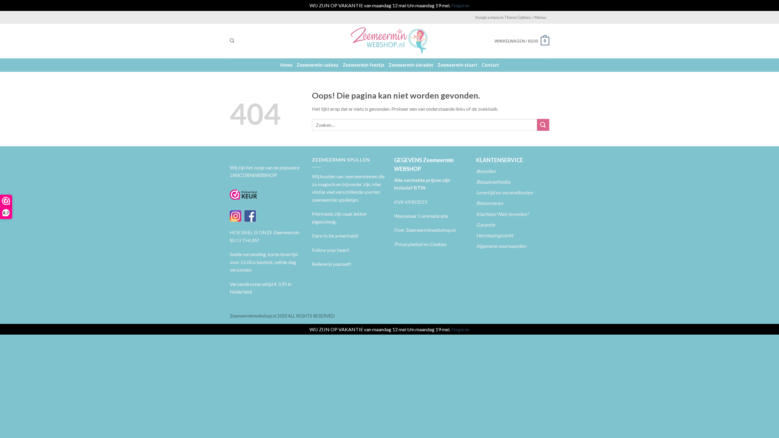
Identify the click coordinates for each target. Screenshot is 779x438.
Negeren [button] (460, 5)
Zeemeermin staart (457, 65)
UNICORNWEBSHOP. (253, 175)
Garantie (485, 225)
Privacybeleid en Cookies (420, 244)
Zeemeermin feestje (363, 65)
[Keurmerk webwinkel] (243, 195)
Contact (490, 65)
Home (286, 65)
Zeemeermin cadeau (317, 65)
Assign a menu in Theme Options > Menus (510, 17)
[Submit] (543, 125)
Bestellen (486, 171)
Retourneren (490, 203)
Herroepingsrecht (494, 235)
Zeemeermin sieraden (411, 65)
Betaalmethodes (493, 182)
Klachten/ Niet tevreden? (502, 214)
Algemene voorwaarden (501, 246)
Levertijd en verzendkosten (504, 192)
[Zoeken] (232, 41)
